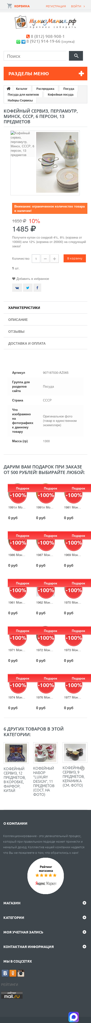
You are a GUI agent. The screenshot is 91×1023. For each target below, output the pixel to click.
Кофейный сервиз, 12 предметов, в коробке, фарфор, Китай (15, 779)
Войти (76, 6)
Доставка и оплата (27, 343)
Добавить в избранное (33, 278)
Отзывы (16, 331)
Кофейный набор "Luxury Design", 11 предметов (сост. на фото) (43, 781)
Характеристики (24, 307)
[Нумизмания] (46, 22)
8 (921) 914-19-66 (43, 40)
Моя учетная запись (23, 932)
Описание (18, 319)
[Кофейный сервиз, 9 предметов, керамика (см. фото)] (75, 752)
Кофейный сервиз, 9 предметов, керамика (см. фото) (74, 776)
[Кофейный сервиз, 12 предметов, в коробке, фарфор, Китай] (16, 753)
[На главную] (8, 88)
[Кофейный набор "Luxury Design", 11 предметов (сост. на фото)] (45, 752)
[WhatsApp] (18, 40)
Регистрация (56, 6)
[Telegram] (23, 40)
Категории (13, 917)
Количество (20, 258)
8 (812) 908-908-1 (48, 36)
